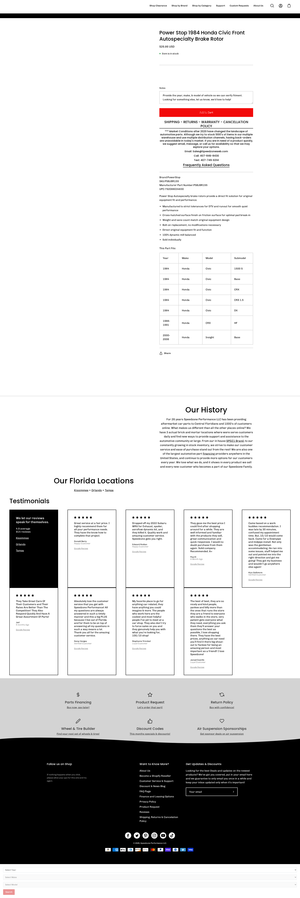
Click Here (208, 18)
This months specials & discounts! (150, 733)
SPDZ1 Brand (235, 440)
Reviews (144, 811)
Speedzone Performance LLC (153, 843)
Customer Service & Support (156, 781)
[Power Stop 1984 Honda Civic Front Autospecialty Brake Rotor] (54, 219)
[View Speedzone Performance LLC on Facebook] (128, 835)
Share (167, 353)
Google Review (81, 548)
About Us (145, 770)
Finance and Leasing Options (157, 796)
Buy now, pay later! (78, 707)
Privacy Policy (148, 801)
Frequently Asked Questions (206, 165)
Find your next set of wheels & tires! (78, 733)
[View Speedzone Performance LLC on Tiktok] (172, 835)
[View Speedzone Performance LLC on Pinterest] (145, 835)
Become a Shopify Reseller (155, 775)
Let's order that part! (150, 707)
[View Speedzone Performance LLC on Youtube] (163, 835)
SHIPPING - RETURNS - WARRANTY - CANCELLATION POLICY (206, 124)
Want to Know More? (154, 764)
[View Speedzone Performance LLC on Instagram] (154, 835)
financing (209, 453)
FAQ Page (145, 791)
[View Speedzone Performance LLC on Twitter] (137, 835)
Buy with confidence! (222, 707)
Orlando (96, 490)
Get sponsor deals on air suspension (222, 733)
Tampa (109, 490)
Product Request (150, 806)
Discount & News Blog (152, 786)
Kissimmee (81, 490)
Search (8, 892)
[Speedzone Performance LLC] (28, 5)
